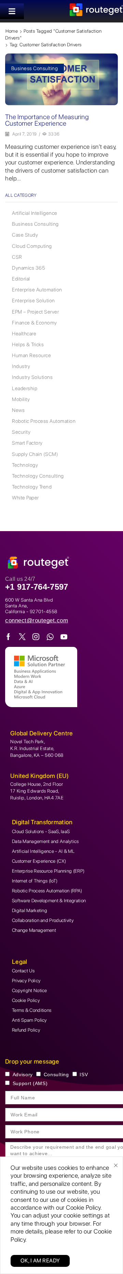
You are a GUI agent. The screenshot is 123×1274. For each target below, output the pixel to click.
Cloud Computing (32, 246)
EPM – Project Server (35, 312)
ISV (84, 1074)
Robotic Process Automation (44, 421)
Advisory (23, 1074)
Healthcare (24, 334)
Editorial (21, 279)
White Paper (25, 498)
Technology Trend (32, 487)
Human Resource (31, 355)
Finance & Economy (34, 323)
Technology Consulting (38, 476)
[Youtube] (64, 636)
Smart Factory (27, 443)
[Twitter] (22, 636)
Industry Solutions (32, 377)
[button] (12, 11)
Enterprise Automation (37, 290)
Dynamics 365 (28, 268)
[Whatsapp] (50, 636)
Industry (21, 366)
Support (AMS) (30, 1083)
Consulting (56, 1074)
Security (21, 432)
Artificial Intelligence (34, 213)
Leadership (24, 388)
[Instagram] (36, 636)
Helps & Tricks (28, 344)
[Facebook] (8, 636)
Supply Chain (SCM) (35, 454)
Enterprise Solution (33, 301)
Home (11, 31)
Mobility (21, 399)
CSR (17, 257)
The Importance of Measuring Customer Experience (47, 120)
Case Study (25, 235)
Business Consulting (34, 68)
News (18, 410)
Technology (25, 465)
